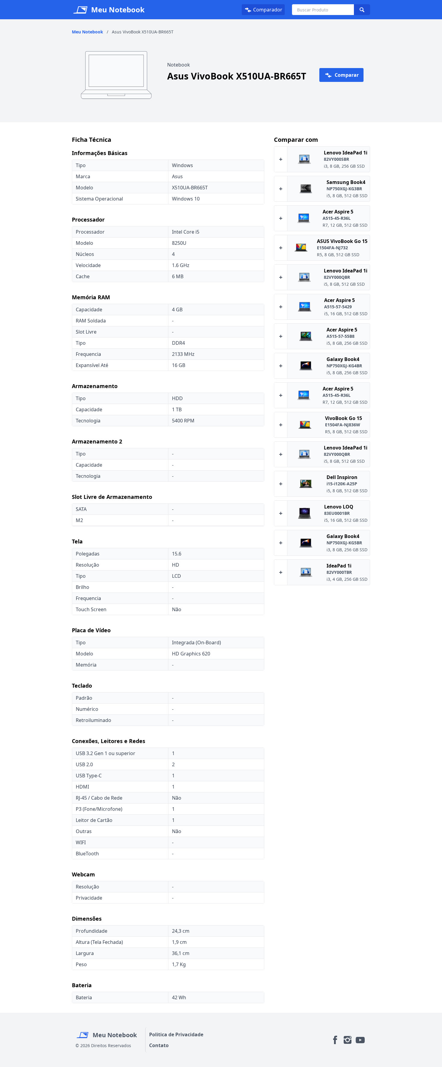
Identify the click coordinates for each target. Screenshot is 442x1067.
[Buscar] (362, 9)
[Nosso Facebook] (335, 1040)
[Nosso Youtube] (360, 1040)
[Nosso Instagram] (347, 1040)
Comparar (346, 75)
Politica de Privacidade (176, 1034)
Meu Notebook (114, 1035)
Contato (159, 1045)
